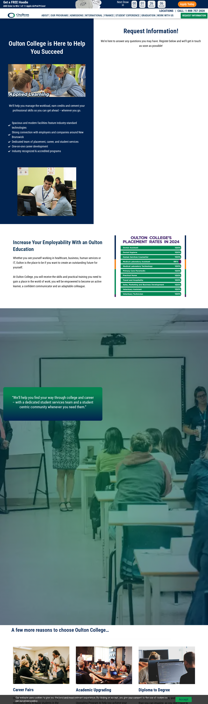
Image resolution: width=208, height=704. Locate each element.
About (45, 15)
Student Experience (128, 15)
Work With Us (165, 15)
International (94, 15)
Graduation (148, 15)
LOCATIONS (166, 10)
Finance (109, 15)
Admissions (76, 15)
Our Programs (59, 15)
